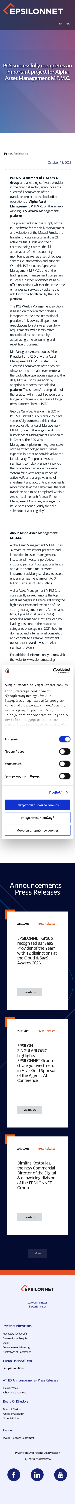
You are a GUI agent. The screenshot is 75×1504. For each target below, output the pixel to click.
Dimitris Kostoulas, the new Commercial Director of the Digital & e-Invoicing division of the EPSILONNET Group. (36, 1175)
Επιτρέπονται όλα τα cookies (38, 805)
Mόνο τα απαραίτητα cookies (37, 830)
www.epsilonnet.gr (37, 1302)
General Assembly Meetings (16, 1347)
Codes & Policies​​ (11, 1418)
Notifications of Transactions (17, 1352)
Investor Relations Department (18, 1438)
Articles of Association (13, 1413)
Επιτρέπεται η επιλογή (37, 817)
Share (5, 1342)
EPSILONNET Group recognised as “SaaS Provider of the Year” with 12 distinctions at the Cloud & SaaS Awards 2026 (37, 950)
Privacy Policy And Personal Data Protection (37, 1452)
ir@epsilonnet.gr (37, 1306)
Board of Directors (12, 1409)
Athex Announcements (14, 1392)
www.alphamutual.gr (41, 659)
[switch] (64, 751)
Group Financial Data (13, 1368)
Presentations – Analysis (15, 1338)
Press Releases (16, 153)
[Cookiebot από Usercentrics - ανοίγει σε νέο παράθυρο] (53, 670)
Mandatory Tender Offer (15, 1333)
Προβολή (56, 792)
